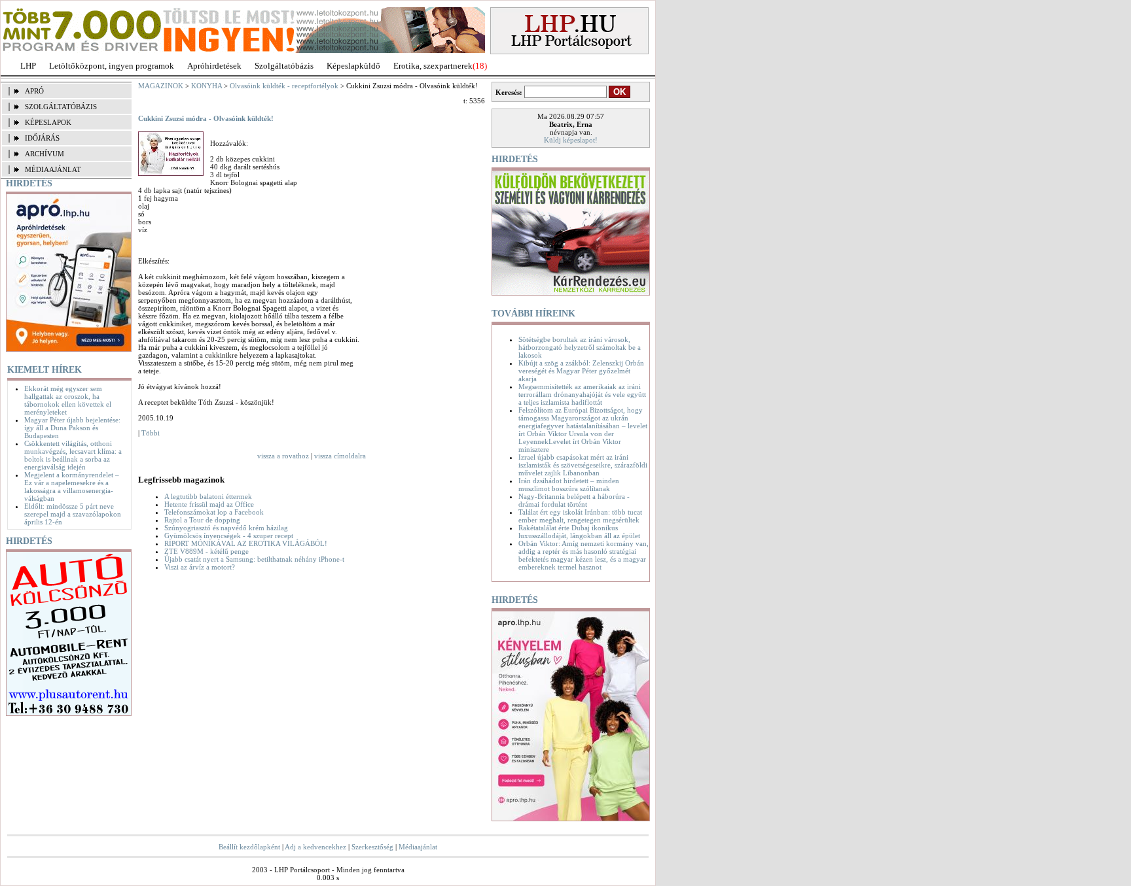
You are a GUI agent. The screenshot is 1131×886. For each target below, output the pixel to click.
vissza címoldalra (340, 456)
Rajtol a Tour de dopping (202, 520)
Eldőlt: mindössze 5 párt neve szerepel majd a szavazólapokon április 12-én (72, 514)
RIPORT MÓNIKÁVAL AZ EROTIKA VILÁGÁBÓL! (245, 543)
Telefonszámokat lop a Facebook (214, 512)
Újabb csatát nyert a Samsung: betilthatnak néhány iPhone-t (254, 559)
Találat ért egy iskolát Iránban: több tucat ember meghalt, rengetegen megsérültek (580, 516)
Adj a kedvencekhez (315, 847)
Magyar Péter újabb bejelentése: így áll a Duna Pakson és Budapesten (72, 427)
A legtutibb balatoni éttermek (208, 496)
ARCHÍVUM (44, 154)
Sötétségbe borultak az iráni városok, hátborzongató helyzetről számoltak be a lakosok (579, 347)
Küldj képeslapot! (571, 140)
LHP (28, 66)
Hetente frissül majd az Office (209, 504)
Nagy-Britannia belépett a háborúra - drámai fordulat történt (574, 500)
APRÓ (34, 91)
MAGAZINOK (160, 86)
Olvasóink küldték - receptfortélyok (284, 86)
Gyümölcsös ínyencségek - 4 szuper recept (228, 535)
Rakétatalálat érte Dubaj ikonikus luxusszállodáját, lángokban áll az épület (579, 531)
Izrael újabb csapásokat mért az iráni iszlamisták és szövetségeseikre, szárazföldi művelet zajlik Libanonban (582, 465)
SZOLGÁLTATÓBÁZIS (61, 107)
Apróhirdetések (214, 66)
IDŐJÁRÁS (42, 138)
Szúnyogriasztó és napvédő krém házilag (226, 528)
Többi (150, 433)
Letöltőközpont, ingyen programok (111, 66)
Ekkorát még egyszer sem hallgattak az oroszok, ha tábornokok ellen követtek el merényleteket (67, 400)
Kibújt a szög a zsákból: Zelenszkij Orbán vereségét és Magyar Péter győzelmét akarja (581, 371)
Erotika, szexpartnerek (433, 66)
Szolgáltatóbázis (284, 66)
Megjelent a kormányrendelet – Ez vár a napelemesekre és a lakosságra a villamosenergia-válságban (71, 486)
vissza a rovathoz (283, 456)
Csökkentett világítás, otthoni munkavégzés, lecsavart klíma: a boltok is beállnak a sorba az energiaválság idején (73, 455)
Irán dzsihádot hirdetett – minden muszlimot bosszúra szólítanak (568, 484)
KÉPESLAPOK (48, 122)
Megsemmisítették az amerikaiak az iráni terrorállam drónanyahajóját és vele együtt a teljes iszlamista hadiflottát (582, 394)
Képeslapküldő (353, 66)
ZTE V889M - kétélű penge (206, 551)
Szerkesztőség (372, 847)
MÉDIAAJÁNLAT (53, 169)
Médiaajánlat (418, 847)
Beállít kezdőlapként (249, 847)
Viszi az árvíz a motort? (199, 567)
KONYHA (206, 86)
